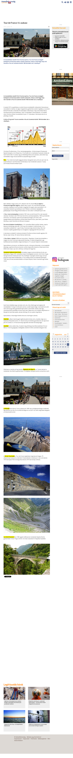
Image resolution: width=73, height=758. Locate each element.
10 (53, 341)
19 (58, 344)
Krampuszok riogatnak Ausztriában (63, 283)
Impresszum (18, 739)
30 (68, 347)
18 (55, 344)
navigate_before (53, 334)
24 (53, 347)
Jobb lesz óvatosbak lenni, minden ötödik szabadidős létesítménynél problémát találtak (12, 702)
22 (65, 344)
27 (60, 347)
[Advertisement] (26, 79)
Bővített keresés (56, 304)
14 (63, 341)
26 (58, 347)
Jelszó (53, 151)
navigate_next (68, 303)
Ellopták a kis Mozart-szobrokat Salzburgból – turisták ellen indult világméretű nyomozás (37, 702)
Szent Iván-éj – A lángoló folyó (62, 281)
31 (53, 349)
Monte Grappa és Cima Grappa (62, 316)
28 (63, 347)
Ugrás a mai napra (60, 352)
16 (68, 341)
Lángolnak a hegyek (59, 276)
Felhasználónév (55, 147)
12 (58, 341)
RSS (49, 739)
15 (65, 341)
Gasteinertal (57, 317)
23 (68, 344)
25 (55, 347)
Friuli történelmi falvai (60, 319)
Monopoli (57, 321)
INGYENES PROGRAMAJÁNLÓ (59, 293)
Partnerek (34, 739)
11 (55, 341)
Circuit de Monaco (59, 325)
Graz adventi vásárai (59, 277)
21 (63, 344)
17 (53, 344)
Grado (56, 326)
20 (60, 344)
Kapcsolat (26, 739)
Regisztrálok (55, 159)
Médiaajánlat (42, 739)
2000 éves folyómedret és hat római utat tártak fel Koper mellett (38, 725)
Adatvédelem (18, 740)
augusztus (58, 334)
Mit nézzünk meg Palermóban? (62, 312)
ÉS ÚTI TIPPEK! (58, 296)
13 (60, 341)
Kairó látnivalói (58, 310)
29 (65, 347)
